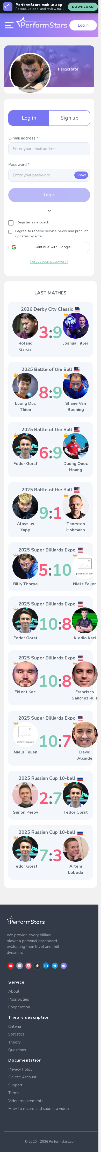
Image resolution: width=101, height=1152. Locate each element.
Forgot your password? (49, 261)
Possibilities (18, 999)
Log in (83, 25)
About (13, 991)
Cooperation (19, 1007)
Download (83, 7)
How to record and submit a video (38, 1108)
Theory (14, 1042)
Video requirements (25, 1100)
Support (15, 1085)
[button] (49, 247)
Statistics (16, 1034)
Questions (17, 1050)
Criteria (14, 1026)
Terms (13, 1092)
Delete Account (22, 1077)
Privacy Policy (20, 1069)
